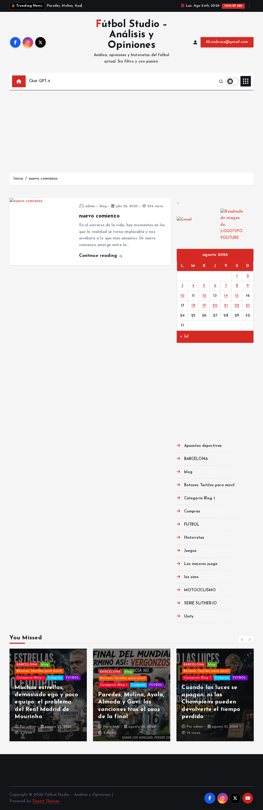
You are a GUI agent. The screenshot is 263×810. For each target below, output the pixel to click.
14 (226, 296)
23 (248, 306)
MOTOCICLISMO (200, 590)
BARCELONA (196, 459)
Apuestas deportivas (203, 446)
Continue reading (99, 256)
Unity (189, 617)
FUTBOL (191, 525)
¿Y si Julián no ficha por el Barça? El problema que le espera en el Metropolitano (43, 702)
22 (236, 306)
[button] (242, 639)
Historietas (194, 538)
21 (226, 306)
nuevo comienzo (43, 179)
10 (182, 296)
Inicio (18, 179)
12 (204, 296)
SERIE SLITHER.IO (200, 603)
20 (215, 306)
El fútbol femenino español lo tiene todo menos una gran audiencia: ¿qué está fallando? (212, 702)
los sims (191, 577)
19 (204, 306)
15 (237, 296)
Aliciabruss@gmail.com (227, 42)
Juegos (190, 551)
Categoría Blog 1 (199, 498)
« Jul (184, 336)
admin (90, 206)
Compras (192, 511)
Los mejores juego (201, 564)
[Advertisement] (131, 129)
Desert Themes (45, 801)
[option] (48, 695)
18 (193, 306)
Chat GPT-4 (39, 81)
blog (103, 206)
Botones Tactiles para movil (209, 485)
